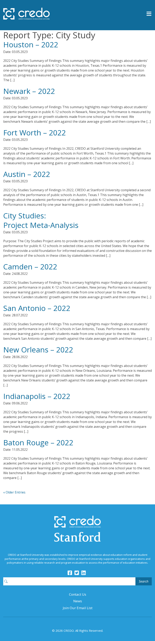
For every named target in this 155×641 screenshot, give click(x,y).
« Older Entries (14, 492)
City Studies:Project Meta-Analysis (41, 220)
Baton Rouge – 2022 (38, 442)
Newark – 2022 (29, 91)
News (77, 601)
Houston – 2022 (30, 44)
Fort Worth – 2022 (34, 132)
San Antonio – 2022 (36, 308)
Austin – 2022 (26, 174)
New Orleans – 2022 (38, 349)
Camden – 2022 (30, 266)
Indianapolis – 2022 (36, 396)
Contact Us (77, 594)
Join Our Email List (77, 608)
